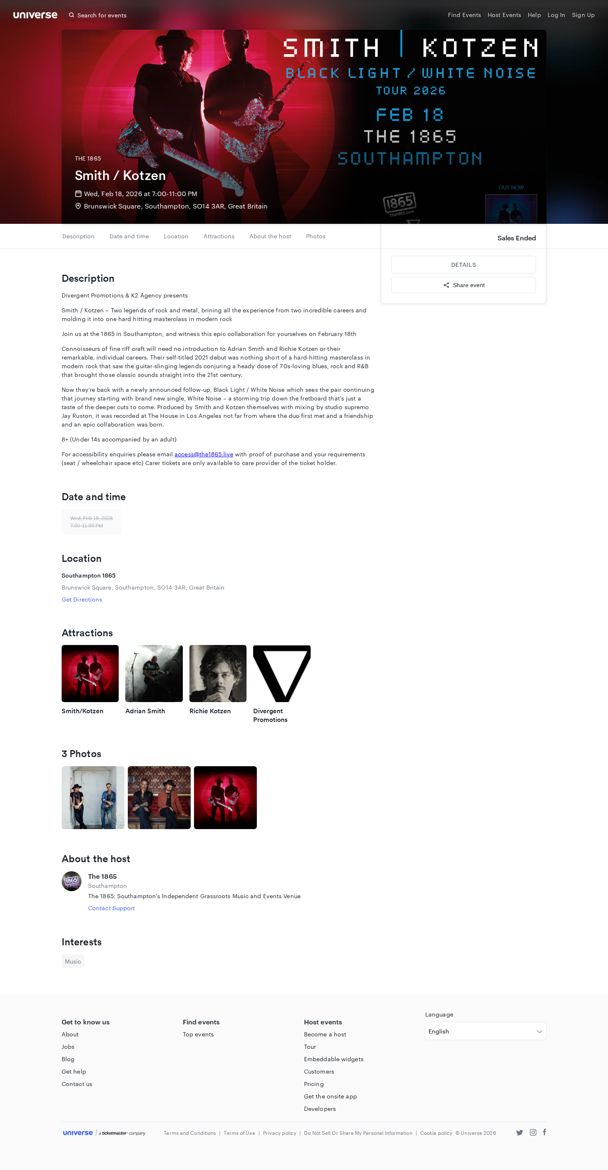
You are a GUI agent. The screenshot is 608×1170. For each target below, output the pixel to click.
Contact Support (111, 907)
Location (176, 236)
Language (439, 1014)
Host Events (504, 14)
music (73, 961)
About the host (270, 236)
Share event (469, 285)
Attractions (219, 236)
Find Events (464, 14)
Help (534, 14)
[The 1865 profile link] (71, 891)
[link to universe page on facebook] (544, 1133)
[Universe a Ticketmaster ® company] (104, 1133)
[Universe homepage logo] (35, 16)
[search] (71, 14)
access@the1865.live (204, 454)
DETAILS (463, 264)
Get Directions (82, 599)
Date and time (129, 236)
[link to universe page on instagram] (533, 1133)
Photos (316, 236)
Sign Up (583, 14)
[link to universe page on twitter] (519, 1133)
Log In (557, 14)
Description (78, 236)
